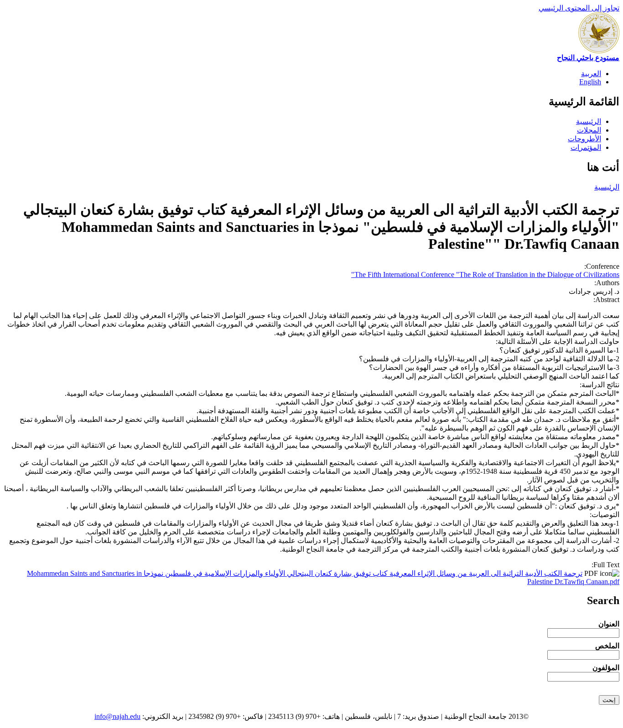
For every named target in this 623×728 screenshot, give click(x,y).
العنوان (608, 624)
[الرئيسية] (598, 51)
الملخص (607, 646)
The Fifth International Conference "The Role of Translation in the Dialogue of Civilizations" (485, 274)
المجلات (589, 130)
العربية (591, 73)
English (590, 82)
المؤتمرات (586, 147)
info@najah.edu (117, 716)
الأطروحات (584, 139)
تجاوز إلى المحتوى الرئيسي (579, 8)
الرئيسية (588, 121)
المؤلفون (605, 668)
